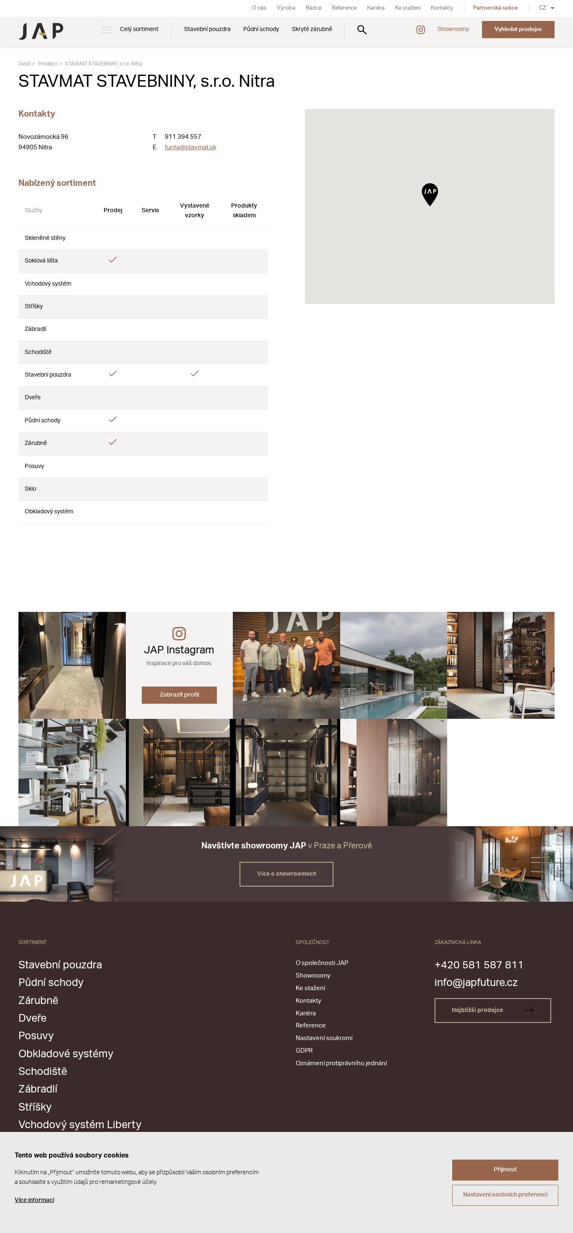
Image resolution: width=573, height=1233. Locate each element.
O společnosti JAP (322, 963)
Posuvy (36, 1036)
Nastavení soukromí (324, 1038)
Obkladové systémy (65, 1054)
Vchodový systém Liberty (79, 1125)
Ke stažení (407, 8)
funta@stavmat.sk (190, 147)
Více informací (34, 1200)
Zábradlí (37, 1089)
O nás (259, 8)
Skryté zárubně (312, 29)
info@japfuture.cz (476, 983)
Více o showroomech (286, 874)
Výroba (286, 8)
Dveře (32, 1018)
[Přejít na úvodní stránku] (40, 31)
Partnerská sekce (495, 8)
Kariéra (376, 8)
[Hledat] (362, 29)
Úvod (24, 63)
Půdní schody (261, 29)
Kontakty (442, 8)
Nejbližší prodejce (478, 1010)
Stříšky (35, 1107)
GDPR (304, 1051)
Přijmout (505, 1170)
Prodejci (47, 63)
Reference (344, 8)
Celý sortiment (139, 29)
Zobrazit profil (179, 695)
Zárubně (38, 1001)
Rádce (313, 8)
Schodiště (42, 1072)
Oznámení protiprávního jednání (341, 1063)
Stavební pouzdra (207, 29)
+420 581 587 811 (479, 965)
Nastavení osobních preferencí (505, 1195)
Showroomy (453, 29)
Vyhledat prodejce (518, 29)
